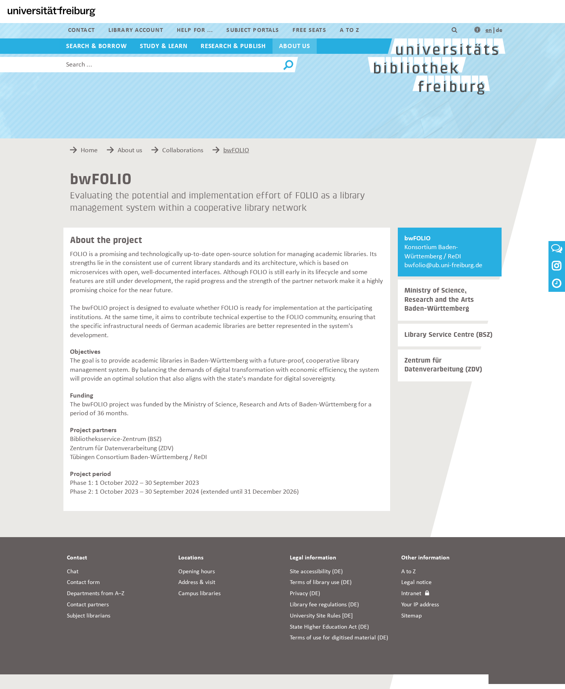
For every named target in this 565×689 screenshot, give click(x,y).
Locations (190, 558)
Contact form (83, 582)
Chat (72, 572)
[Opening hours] (557, 284)
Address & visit (196, 582)
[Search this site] (454, 30)
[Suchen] (288, 65)
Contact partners (88, 605)
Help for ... (195, 30)
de (499, 30)
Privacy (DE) (305, 594)
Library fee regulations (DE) (324, 605)
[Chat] (556, 251)
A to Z (350, 30)
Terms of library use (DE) (321, 582)
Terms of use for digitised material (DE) (339, 638)
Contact (81, 30)
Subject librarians (88, 616)
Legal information (313, 558)
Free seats (309, 30)
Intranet (411, 594)
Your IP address (420, 605)
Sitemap (411, 616)
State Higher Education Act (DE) (329, 627)
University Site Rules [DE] (321, 616)
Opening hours (196, 572)
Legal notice (416, 582)
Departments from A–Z (96, 594)
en (488, 30)
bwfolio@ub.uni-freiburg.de (443, 265)
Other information (425, 558)
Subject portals (252, 30)
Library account (135, 30)
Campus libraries (199, 594)
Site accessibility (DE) (316, 572)
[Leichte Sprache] (477, 30)
